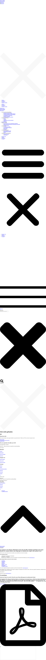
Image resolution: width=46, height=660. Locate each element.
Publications (3, 235)
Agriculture (3, 563)
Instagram (1, 470)
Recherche (1, 455)
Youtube (1, 473)
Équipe (1, 467)
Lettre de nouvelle (2, 462)
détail (6, 566)
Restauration (3, 565)
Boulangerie (3, 561)
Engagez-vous (4, 136)
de (5, 566)
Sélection (3, 564)
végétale (6, 564)
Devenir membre (2, 459)
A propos (3, 236)
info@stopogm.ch (31, 557)
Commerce (3, 566)
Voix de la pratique (2, 454)
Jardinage (3, 562)
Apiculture (3, 560)
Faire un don (2, 460)
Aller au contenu (2, 0)
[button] (23, 186)
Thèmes (3, 137)
